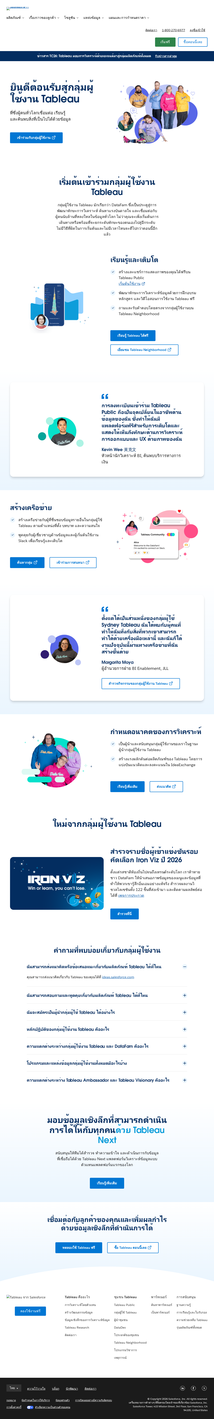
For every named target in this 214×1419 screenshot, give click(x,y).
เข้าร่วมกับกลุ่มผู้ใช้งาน (34, 137)
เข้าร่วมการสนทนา (71, 562)
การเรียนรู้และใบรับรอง (192, 1312)
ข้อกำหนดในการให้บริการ (36, 1400)
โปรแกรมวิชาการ (125, 1350)
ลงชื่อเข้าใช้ (197, 30)
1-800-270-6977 (173, 30)
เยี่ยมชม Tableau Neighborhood (141, 350)
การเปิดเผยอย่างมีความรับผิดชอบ (93, 1400)
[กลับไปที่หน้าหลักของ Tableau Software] (22, 8)
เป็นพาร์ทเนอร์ (160, 1312)
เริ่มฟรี (165, 42)
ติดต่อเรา (151, 30)
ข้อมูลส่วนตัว (63, 1400)
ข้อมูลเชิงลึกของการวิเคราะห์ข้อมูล (87, 1320)
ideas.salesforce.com (118, 977)
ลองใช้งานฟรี (30, 1311)
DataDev (120, 1327)
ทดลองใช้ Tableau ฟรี (78, 1247)
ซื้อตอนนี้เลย (192, 42)
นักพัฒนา (72, 1389)
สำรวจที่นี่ (124, 914)
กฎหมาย (11, 1400)
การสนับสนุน (186, 1297)
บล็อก (55, 1389)
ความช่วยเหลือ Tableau (192, 1320)
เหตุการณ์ (120, 1358)
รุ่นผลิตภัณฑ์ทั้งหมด (189, 1327)
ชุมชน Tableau (125, 1297)
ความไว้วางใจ (36, 1389)
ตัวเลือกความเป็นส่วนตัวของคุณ (52, 1407)
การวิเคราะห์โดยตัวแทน (80, 1305)
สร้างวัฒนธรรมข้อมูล (79, 1312)
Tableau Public (124, 1305)
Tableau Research (77, 1327)
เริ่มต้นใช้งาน (129, 283)
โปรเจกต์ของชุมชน (126, 1335)
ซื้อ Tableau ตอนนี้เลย (130, 1247)
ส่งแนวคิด (164, 786)
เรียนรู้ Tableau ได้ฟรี (132, 335)
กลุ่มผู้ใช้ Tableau (125, 1312)
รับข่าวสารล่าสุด (166, 56)
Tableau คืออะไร (77, 1297)
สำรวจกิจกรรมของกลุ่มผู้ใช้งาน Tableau (138, 683)
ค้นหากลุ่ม (24, 562)
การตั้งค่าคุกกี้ (13, 1407)
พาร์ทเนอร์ (159, 1297)
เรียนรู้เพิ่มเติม (127, 786)
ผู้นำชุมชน (121, 1320)
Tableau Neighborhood (130, 1342)
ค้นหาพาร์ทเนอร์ (161, 1305)
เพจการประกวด (131, 895)
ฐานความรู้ (184, 1305)
